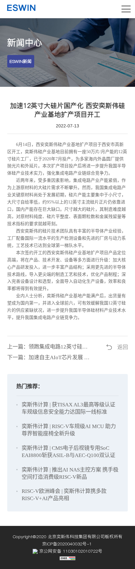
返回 (122, 347)
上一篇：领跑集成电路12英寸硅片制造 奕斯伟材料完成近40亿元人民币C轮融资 (49, 347)
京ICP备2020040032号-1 (67, 544)
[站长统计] (67, 558)
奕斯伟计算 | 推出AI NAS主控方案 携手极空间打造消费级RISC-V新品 (70, 473)
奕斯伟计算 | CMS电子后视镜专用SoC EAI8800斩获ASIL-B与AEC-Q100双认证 (68, 451)
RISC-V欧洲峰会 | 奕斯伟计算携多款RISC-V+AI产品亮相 (64, 494)
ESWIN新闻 (20, 61)
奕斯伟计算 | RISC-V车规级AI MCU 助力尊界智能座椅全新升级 (69, 430)
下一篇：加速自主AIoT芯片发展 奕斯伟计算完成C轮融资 (49, 357)
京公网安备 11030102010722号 (70, 551)
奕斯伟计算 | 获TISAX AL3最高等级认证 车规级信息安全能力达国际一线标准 (68, 408)
